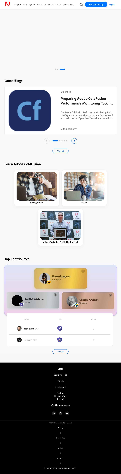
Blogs (16, 4)
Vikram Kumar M (69, 128)
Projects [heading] (60, 380)
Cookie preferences (60, 405)
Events (40, 4)
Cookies (60, 448)
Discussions (68, 4)
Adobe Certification (53, 4)
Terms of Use (60, 438)
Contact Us (60, 458)
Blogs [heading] (60, 368)
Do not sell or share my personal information (60, 468)
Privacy (60, 428)
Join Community (96, 4)
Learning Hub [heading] (60, 374)
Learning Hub (29, 4)
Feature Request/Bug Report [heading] (60, 396)
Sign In (112, 4)
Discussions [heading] (60, 386)
